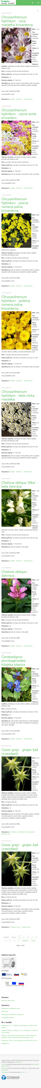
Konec (33, 940)
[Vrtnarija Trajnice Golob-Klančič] (8, 2)
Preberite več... (29, 99)
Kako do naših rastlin (8, 1000)
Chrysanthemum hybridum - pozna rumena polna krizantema (14, 204)
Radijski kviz (5, 1043)
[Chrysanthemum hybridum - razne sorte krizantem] (16, 138)
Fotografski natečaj (7, 1017)
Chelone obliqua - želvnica (14, 573)
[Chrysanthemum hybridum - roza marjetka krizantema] (16, 45)
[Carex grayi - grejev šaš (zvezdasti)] (16, 773)
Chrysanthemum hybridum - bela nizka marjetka (17, 395)
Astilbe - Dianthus (16, 99)
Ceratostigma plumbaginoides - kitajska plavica (14, 660)
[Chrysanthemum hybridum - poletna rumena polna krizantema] (16, 330)
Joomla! (3, 1064)
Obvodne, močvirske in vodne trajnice (23, 832)
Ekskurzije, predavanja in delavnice (12, 1014)
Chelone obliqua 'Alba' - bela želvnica (19, 484)
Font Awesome (5, 1072)
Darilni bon (4, 1011)
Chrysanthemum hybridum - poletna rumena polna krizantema (15, 302)
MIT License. (4, 1070)
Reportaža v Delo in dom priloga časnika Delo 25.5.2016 (19, 1040)
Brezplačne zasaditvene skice (10, 1008)
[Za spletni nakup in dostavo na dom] (20, 963)
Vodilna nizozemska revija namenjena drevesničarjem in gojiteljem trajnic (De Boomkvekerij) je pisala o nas (19, 1036)
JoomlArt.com (18, 1062)
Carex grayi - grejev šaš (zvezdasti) (19, 751)
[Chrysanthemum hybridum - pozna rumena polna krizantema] (16, 230)
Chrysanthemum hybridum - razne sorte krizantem (18, 113)
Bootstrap (4, 1068)
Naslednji (25, 940)
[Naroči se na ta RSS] (38, 11)
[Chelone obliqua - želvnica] (16, 595)
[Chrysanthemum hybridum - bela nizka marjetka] (16, 419)
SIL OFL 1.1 (23, 1072)
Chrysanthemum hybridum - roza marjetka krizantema (17, 20)
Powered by (10, 1077)
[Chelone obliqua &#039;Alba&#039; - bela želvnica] (16, 508)
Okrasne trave (15, 927)
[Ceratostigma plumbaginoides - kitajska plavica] (16, 684)
